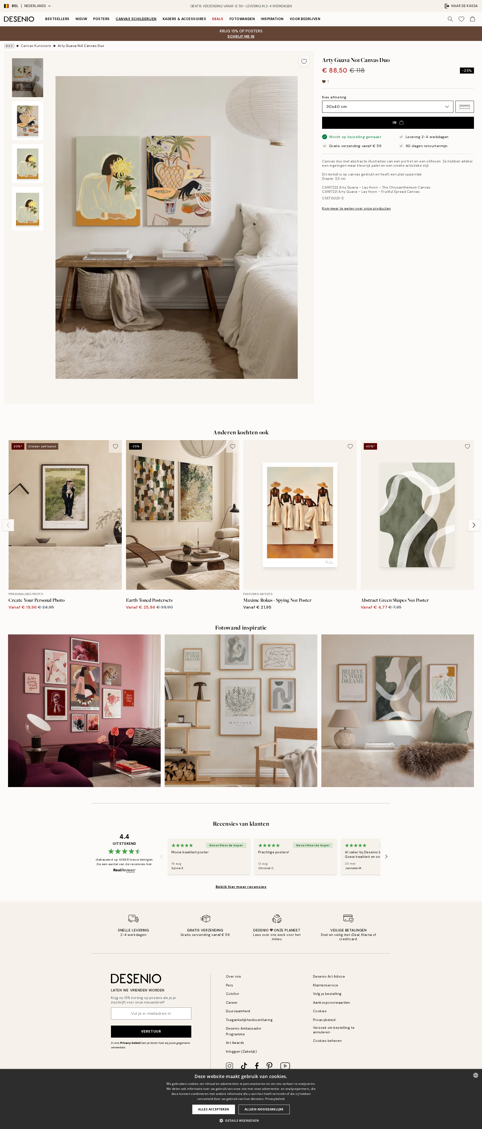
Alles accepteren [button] (213, 1109)
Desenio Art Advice (329, 976)
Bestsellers (57, 19)
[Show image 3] (27, 163)
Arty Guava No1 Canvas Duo (81, 46)
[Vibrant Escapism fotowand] (84, 710)
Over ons (233, 976)
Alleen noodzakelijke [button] (264, 1109)
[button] (464, 107)
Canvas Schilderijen (136, 19)
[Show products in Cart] (472, 19)
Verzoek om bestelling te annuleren (333, 1030)
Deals (217, 19)
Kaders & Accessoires (184, 19)
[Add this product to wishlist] (304, 61)
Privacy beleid (130, 1043)
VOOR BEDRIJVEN (305, 19)
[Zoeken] (450, 19)
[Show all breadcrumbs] (9, 45)
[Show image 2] (27, 120)
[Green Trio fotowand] (397, 710)
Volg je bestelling (327, 994)
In (394, 122)
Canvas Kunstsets (36, 46)
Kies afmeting (334, 97)
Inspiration (272, 19)
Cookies (320, 1011)
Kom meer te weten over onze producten (356, 208)
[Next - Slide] (474, 525)
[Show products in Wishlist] (461, 19)
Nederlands (35, 6)
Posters (101, 19)
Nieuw (81, 19)
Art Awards (235, 1043)
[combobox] (475, 1075)
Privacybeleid (324, 1020)
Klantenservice (325, 985)
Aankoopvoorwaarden (331, 1002)
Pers (229, 985)
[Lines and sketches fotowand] (241, 710)
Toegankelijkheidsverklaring (249, 1020)
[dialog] (241, 1099)
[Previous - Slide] (8, 525)
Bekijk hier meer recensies (241, 886)
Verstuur (151, 1031)
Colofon (232, 994)
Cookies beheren (327, 1041)
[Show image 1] (27, 77)
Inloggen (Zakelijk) (241, 1051)
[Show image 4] (27, 209)
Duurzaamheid (238, 1011)
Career (232, 1002)
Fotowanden (242, 19)
